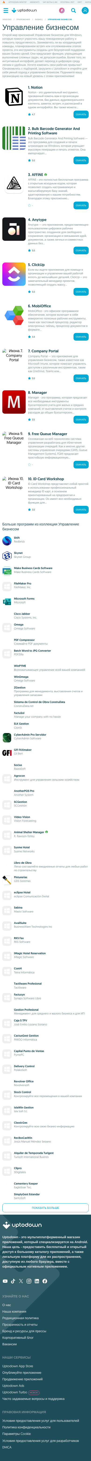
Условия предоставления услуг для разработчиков (40, 1441)
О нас (6, 1305)
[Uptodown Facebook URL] (45, 1281)
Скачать (81, 114)
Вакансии (9, 1344)
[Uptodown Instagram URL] (29, 1281)
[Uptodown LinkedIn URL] (37, 1281)
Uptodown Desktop (17, 2)
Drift (79, 2)
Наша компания (14, 1311)
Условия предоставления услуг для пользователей (40, 1421)
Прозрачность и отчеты (20, 1324)
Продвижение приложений (22, 1379)
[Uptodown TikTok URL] (13, 1281)
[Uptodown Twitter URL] (21, 1281)
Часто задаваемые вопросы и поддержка (33, 1399)
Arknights (34, 2)
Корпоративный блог (18, 1337)
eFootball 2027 (67, 2)
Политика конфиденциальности (26, 1427)
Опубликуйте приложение (21, 1372)
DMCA (6, 1447)
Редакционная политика (20, 1318)
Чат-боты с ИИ (50, 2)
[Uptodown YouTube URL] (5, 1281)
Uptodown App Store (17, 1366)
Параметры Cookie (16, 1434)
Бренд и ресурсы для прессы (24, 1331)
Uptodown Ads (13, 1386)
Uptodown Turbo (20, 1392)
